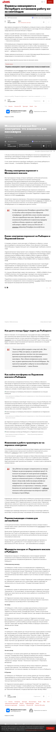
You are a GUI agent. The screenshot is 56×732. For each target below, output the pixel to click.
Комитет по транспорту (11, 705)
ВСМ (48, 702)
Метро (37, 703)
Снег (36, 106)
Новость (10, 106)
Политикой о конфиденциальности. (35, 729)
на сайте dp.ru (20, 195)
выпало (21, 70)
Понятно (50, 728)
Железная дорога (32, 702)
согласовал (15, 81)
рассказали (41, 526)
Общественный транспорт (11, 703)
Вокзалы (22, 703)
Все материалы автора (24, 22)
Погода (31, 106)
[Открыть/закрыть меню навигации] (42, 2)
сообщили (15, 452)
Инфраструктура (29, 703)
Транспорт (25, 106)
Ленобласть (22, 705)
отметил (15, 227)
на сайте (37, 281)
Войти (50, 1)
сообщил (28, 423)
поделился (46, 488)
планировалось (45, 199)
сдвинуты (39, 201)
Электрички (17, 702)
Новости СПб (17, 106)
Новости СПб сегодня (40, 705)
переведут (8, 340)
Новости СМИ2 (9, 116)
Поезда (39, 702)
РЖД (44, 702)
